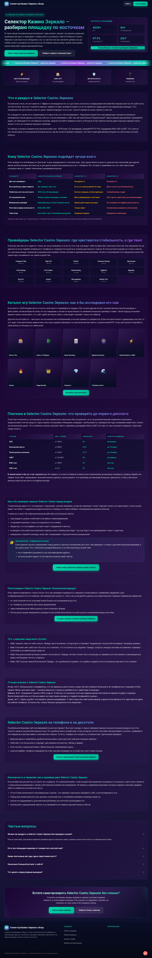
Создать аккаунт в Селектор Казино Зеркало (76, 619)
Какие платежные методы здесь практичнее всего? (32, 856)
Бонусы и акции (69, 939)
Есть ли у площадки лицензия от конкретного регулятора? (35, 848)
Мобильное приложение (73, 943)
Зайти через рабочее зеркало (21, 53)
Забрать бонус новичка (89, 910)
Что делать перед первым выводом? (25, 872)
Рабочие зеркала (70, 935)
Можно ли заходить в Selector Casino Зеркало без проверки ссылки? (40, 834)
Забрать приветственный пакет (57, 53)
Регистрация (140, 4)
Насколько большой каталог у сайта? (25, 864)
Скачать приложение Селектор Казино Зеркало (76, 757)
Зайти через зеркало (61, 910)
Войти (128, 4)
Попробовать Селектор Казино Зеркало (118, 48)
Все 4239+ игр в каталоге (76, 393)
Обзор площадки (70, 931)
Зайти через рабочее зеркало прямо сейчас (76, 567)
